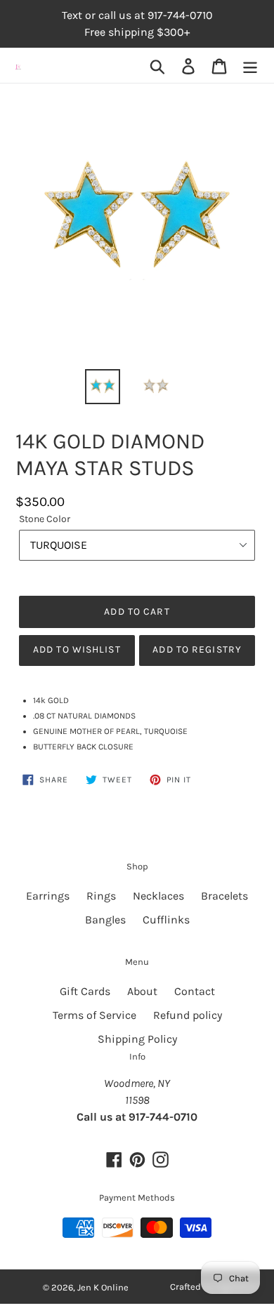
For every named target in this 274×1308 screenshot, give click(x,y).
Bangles (105, 919)
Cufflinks (166, 919)
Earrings (48, 895)
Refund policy (187, 1015)
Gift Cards (85, 991)
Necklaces (158, 895)
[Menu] (250, 65)
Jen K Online (103, 1287)
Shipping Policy (137, 1039)
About (142, 991)
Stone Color (44, 519)
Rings (101, 895)
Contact (194, 991)
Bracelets (224, 895)
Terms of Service (94, 1015)
